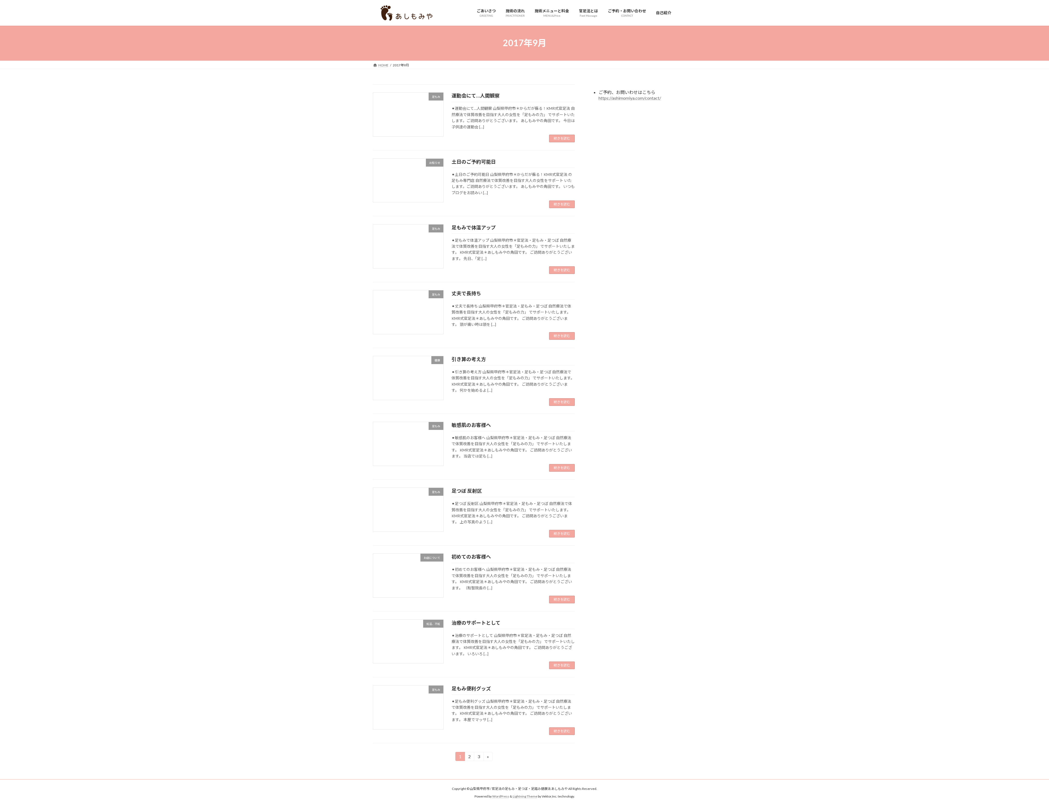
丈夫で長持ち (466, 293)
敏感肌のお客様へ (471, 425)
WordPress (500, 796)
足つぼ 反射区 (467, 491)
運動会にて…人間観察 (476, 96)
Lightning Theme (525, 796)
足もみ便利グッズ (471, 689)
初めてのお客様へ (471, 557)
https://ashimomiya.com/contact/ (630, 98)
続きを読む (562, 138)
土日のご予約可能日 (474, 162)
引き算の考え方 (469, 359)
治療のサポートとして (476, 623)
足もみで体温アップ (474, 228)
